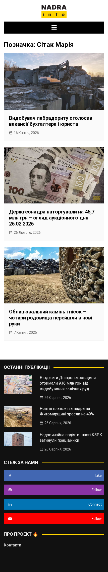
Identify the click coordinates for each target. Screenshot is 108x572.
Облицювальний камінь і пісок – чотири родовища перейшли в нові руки (50, 318)
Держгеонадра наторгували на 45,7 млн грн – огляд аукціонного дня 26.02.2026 (51, 218)
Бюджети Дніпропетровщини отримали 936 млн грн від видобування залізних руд (68, 383)
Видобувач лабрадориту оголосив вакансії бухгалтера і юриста (50, 121)
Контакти (12, 545)
